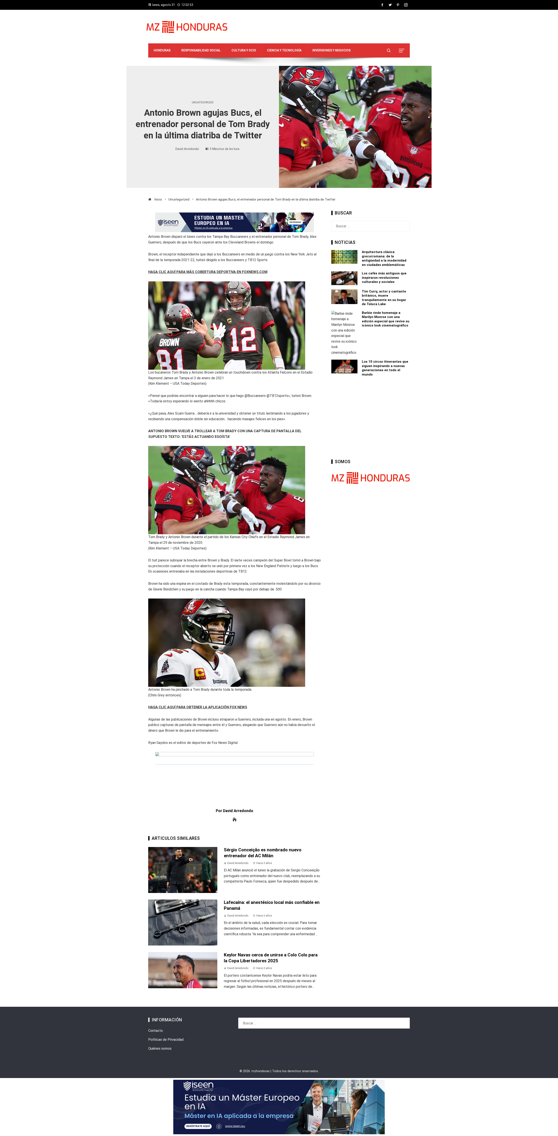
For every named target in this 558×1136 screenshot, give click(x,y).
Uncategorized (203, 102)
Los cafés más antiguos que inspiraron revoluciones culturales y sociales (384, 277)
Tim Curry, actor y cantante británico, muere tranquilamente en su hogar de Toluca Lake (384, 297)
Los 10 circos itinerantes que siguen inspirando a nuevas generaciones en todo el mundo (385, 368)
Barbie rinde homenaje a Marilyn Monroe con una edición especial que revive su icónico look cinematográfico (385, 319)
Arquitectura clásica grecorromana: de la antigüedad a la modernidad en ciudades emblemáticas (384, 258)
